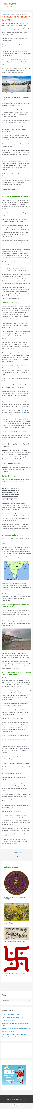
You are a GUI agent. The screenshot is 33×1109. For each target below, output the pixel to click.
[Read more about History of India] (16, 911)
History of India (8, 923)
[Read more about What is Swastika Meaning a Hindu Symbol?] (16, 958)
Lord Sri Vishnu (25, 507)
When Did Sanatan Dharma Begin (14, 941)
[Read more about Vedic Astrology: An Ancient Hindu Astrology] (16, 883)
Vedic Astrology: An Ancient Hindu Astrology (14, 897)
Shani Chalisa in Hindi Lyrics (11, 1015)
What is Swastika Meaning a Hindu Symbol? (15, 974)
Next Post (16, 857)
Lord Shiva (21, 412)
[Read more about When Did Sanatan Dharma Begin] (16, 933)
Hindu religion (6, 62)
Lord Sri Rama (11, 691)
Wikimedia (14, 93)
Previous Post (16, 852)
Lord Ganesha (22, 353)
